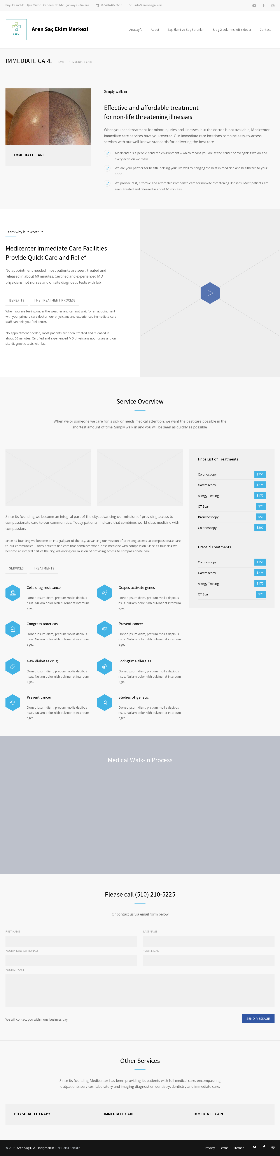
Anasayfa (135, 29)
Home (60, 62)
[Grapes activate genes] (104, 593)
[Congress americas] (12, 629)
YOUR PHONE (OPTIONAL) (21, 951)
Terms (223, 1148)
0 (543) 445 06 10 (111, 5)
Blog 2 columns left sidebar (232, 29)
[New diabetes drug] (12, 666)
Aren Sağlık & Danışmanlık (35, 1148)
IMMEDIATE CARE (119, 1113)
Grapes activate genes (137, 587)
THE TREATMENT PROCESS (54, 300)
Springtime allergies (135, 660)
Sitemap (238, 1148)
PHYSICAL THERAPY (32, 1113)
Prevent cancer (131, 623)
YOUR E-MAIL (151, 951)
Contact (265, 29)
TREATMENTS (43, 568)
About (155, 29)
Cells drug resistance (44, 587)
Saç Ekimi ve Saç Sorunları (186, 29)
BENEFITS (16, 300)
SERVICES (16, 568)
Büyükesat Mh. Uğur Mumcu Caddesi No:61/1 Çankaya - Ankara (47, 5)
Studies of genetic (134, 697)
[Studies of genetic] (104, 702)
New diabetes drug (42, 660)
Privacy (210, 1148)
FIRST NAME (12, 931)
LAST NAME (150, 931)
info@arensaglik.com (149, 5)
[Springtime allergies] (104, 666)
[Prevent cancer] (104, 629)
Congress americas (42, 623)
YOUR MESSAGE (14, 970)
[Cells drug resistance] (12, 593)
